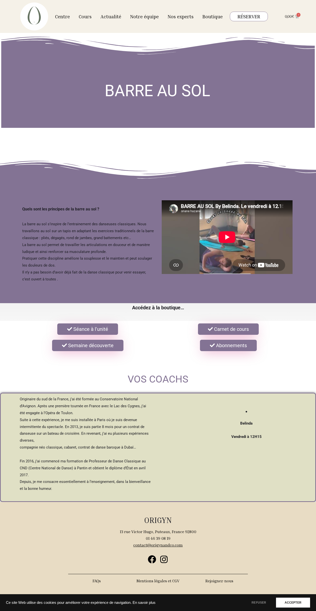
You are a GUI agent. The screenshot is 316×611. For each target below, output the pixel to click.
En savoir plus (144, 603)
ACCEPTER (293, 602)
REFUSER (259, 602)
